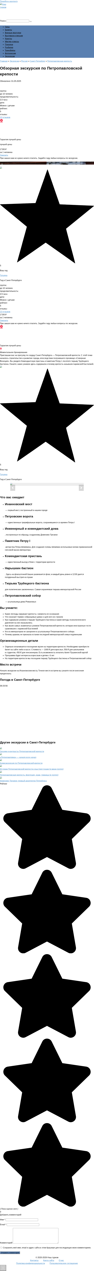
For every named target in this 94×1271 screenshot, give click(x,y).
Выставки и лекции (14, 36)
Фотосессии (10, 53)
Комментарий (6, 1243)
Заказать (4, 155)
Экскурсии (10, 56)
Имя (2, 1220)
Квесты (8, 38)
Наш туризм (11, 11)
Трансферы (10, 50)
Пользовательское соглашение (64, 1263)
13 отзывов (5, 117)
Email (3, 1224)
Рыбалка (9, 47)
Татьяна (3, 275)
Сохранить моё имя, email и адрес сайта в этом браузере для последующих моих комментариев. (47, 1248)
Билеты (8, 30)
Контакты (34, 1260)
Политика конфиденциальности (30, 1263)
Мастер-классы (12, 41)
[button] (12, 488)
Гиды (7, 27)
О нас (61, 1260)
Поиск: (3, 21)
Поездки (9, 44)
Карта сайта (48, 1260)
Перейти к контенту (9, 1)
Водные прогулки (13, 33)
